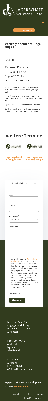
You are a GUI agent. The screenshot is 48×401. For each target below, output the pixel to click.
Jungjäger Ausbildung (18, 325)
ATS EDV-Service (21, 386)
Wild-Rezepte (14, 331)
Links (28, 394)
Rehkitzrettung (14, 365)
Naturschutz (13, 359)
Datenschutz (38, 394)
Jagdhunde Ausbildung (18, 328)
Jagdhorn (11, 347)
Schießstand (13, 350)
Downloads (18, 394)
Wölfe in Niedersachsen (19, 369)
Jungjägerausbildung (24, 30)
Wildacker (12, 362)
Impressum (38, 398)
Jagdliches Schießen (17, 322)
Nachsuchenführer (16, 340)
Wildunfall (12, 343)
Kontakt (27, 398)
